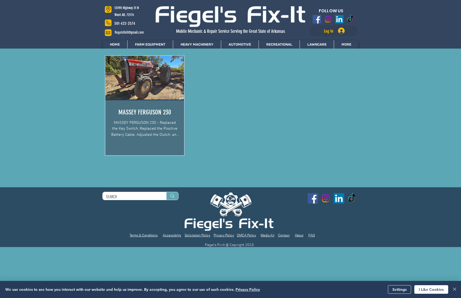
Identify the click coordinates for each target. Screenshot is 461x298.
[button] (346, 44)
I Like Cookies (431, 289)
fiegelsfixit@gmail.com (129, 32)
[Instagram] (329, 19)
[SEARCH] (172, 196)
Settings (399, 289)
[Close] (454, 289)
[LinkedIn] (339, 19)
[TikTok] (349, 19)
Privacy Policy (248, 289)
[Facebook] (318, 19)
